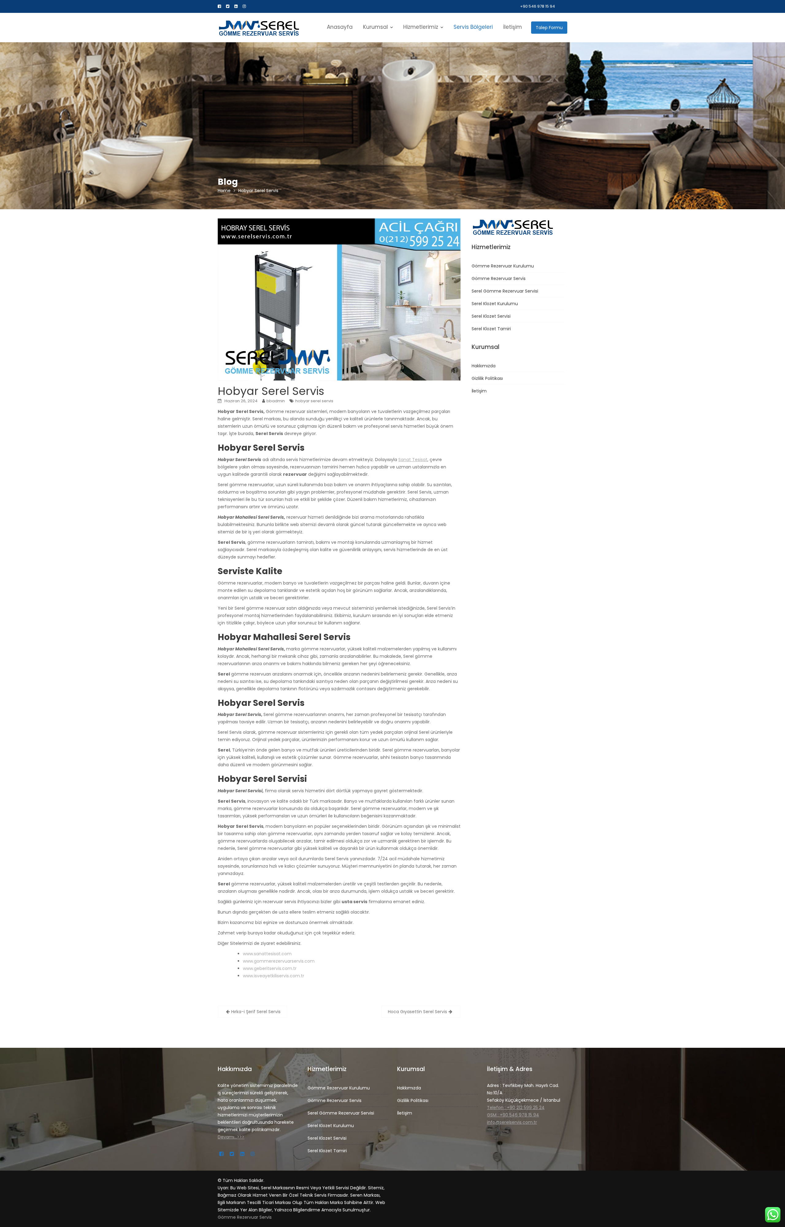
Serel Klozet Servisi (491, 316)
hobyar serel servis (314, 401)
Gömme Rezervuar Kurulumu (503, 266)
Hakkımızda (484, 366)
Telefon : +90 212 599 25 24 (516, 1107)
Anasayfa (340, 27)
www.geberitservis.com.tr (270, 968)
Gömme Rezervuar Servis (499, 278)
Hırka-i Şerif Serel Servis (256, 1012)
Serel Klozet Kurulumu (495, 304)
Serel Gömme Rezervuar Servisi (505, 291)
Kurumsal (375, 27)
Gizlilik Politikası (487, 378)
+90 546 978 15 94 (537, 6)
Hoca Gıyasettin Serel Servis (417, 1012)
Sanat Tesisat (412, 459)
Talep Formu (549, 28)
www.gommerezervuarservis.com (279, 961)
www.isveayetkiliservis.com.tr (273, 976)
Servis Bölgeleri (473, 27)
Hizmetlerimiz (420, 27)
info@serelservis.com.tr (512, 1122)
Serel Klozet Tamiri (491, 329)
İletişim (512, 27)
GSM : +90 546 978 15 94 (513, 1115)
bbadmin (275, 401)
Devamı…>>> (231, 1137)
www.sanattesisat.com (267, 954)
